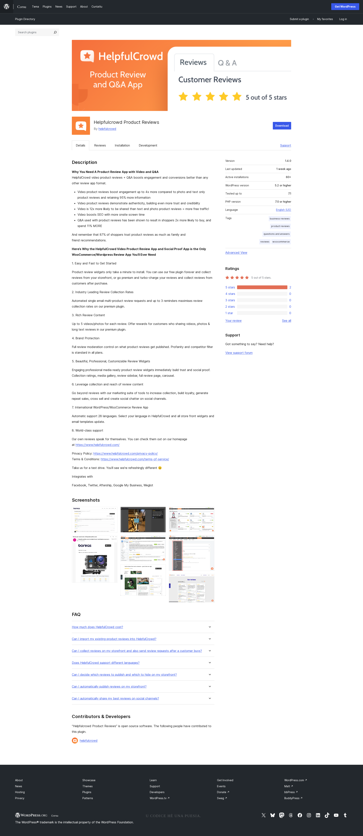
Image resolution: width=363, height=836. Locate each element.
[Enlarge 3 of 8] (161, 512)
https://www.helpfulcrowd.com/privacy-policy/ (125, 453)
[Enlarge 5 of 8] (161, 569)
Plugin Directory (25, 19)
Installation (122, 145)
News (18, 786)
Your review (233, 320)
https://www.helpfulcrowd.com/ (97, 445)
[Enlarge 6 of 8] (209, 512)
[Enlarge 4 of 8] (161, 540)
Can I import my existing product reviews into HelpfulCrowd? (114, 639)
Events (221, 786)
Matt (288, 786)
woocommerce (281, 241)
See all (286, 320)
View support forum (239, 353)
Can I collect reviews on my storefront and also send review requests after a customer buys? (137, 651)
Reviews (100, 145)
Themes (87, 786)
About (19, 780)
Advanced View (236, 252)
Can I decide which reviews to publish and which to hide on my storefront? (124, 674)
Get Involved (225, 780)
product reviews (280, 226)
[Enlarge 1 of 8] (112, 512)
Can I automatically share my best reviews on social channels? (115, 698)
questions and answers (277, 233)
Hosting (20, 792)
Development (148, 145)
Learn (153, 780)
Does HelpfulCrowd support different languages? (106, 663)
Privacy (19, 798)
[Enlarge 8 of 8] (209, 579)
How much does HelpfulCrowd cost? (97, 627)
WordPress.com (295, 780)
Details (80, 145)
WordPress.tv (160, 798)
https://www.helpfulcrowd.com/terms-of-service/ (135, 459)
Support (285, 145)
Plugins (86, 792)
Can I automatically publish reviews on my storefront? (109, 686)
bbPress (291, 792)
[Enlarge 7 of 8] (209, 540)
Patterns (87, 798)
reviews (264, 241)
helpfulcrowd (107, 129)
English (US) (283, 209)
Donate (223, 792)
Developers (157, 792)
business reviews (280, 218)
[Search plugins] (55, 32)
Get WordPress (345, 6)
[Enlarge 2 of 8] (112, 540)
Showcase (88, 780)
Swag (222, 798)
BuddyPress (293, 798)
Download (282, 125)
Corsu (54, 815)
